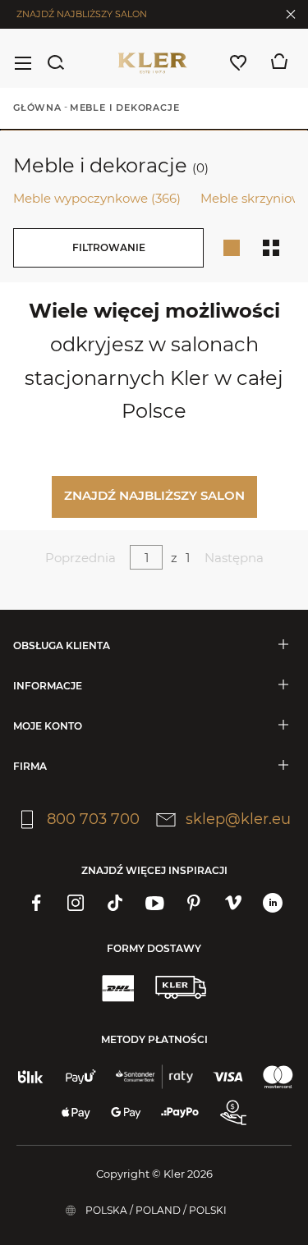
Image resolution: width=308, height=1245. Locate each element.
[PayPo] (180, 1113)
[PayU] (81, 1077)
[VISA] (228, 1077)
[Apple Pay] (76, 1113)
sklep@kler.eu (238, 819)
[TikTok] (115, 903)
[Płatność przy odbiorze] (233, 1113)
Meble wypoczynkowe (97, 198)
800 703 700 (93, 819)
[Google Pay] (126, 1113)
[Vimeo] (233, 903)
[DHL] (117, 987)
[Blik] (31, 1077)
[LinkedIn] (273, 903)
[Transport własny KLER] (181, 987)
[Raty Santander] (154, 1076)
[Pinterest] (194, 903)
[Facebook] (36, 903)
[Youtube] (154, 903)
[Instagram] (75, 903)
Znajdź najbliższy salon (154, 495)
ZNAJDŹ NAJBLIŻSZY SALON (81, 14)
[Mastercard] (278, 1077)
